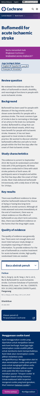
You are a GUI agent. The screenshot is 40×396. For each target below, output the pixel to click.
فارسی (25, 66)
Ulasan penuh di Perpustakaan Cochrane (14, 316)
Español (15, 66)
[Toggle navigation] (37, 9)
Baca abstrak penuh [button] (18, 265)
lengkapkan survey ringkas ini (18, 56)
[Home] (11, 9)
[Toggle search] (33, 9)
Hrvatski (16, 69)
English (16, 2)
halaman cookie (22, 385)
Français (6, 69)
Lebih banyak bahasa (31, 2)
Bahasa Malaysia (6, 2)
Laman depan (6, 16)
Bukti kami (19, 16)
